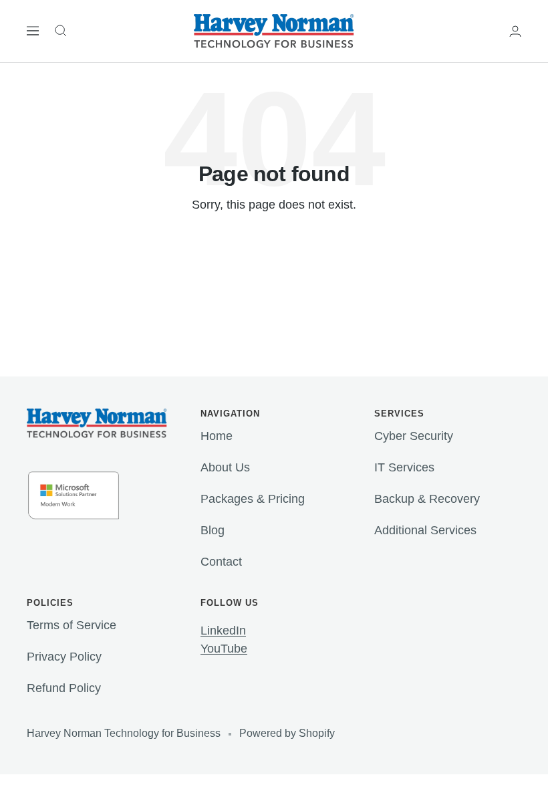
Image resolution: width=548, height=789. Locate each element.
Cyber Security (413, 436)
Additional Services (425, 530)
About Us (225, 467)
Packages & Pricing (252, 498)
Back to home (274, 255)
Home (216, 436)
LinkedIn (223, 630)
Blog (212, 530)
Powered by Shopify (287, 733)
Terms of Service (71, 625)
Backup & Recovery (427, 498)
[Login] (515, 31)
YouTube (223, 648)
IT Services (404, 467)
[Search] (61, 31)
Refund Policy (64, 688)
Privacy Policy (64, 656)
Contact (221, 561)
